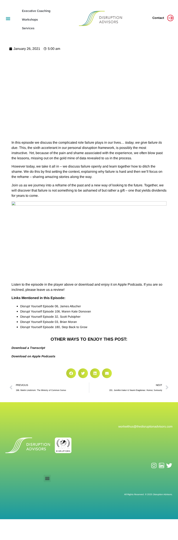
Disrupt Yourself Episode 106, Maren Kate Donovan (55, 311)
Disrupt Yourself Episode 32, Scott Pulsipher (50, 316)
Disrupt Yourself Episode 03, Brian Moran (48, 322)
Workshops (30, 19)
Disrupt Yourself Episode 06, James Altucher (50, 306)
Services (28, 28)
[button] (8, 18)
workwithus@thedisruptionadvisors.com (145, 426)
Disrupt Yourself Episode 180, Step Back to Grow (53, 327)
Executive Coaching (36, 11)
